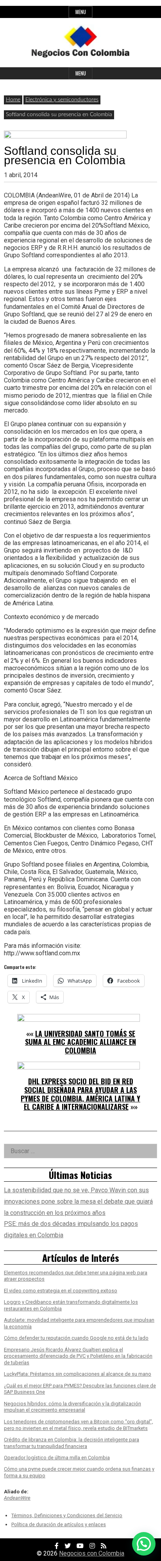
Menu (80, 12)
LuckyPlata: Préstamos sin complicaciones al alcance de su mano (77, 1374)
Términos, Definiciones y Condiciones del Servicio (66, 1515)
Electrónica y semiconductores (61, 99)
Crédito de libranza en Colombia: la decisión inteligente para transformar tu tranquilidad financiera (71, 1443)
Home (13, 99)
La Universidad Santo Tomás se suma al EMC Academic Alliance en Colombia (80, 1041)
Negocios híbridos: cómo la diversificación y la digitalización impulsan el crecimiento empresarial (72, 1407)
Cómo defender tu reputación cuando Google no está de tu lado (76, 1338)
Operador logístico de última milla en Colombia (57, 1458)
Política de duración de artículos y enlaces (58, 1524)
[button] (144, 1544)
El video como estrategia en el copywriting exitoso (60, 1291)
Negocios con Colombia (91, 1553)
